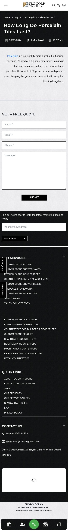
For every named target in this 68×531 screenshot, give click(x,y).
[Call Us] (34, 524)
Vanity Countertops (17, 303)
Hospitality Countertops (20, 344)
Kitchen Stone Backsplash (20, 293)
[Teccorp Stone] (34, 4)
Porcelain (12, 56)
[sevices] (9, 524)
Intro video (2, 289)
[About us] (22, 524)
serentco (46, 511)
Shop (7, 388)
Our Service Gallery (17, 398)
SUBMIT (34, 197)
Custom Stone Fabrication (20, 319)
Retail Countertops (16, 358)
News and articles (15, 403)
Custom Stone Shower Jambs (22, 269)
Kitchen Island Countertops (22, 274)
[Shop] (45, 524)
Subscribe (10, 238)
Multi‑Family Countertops (20, 348)
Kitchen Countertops (17, 264)
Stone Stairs (12, 298)
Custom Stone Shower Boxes (22, 284)
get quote (2, 265)
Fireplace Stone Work (18, 289)
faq (16, 17)
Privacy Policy (13, 412)
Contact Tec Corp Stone (19, 383)
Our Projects (13, 393)
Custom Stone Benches (18, 334)
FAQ (6, 408)
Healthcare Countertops (20, 339)
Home (7, 17)
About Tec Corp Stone (18, 378)
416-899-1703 (20, 433)
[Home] (59, 524)
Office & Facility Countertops (23, 353)
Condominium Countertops (21, 324)
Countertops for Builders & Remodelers (30, 329)
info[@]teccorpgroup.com (26, 441)
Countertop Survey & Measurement (26, 279)
